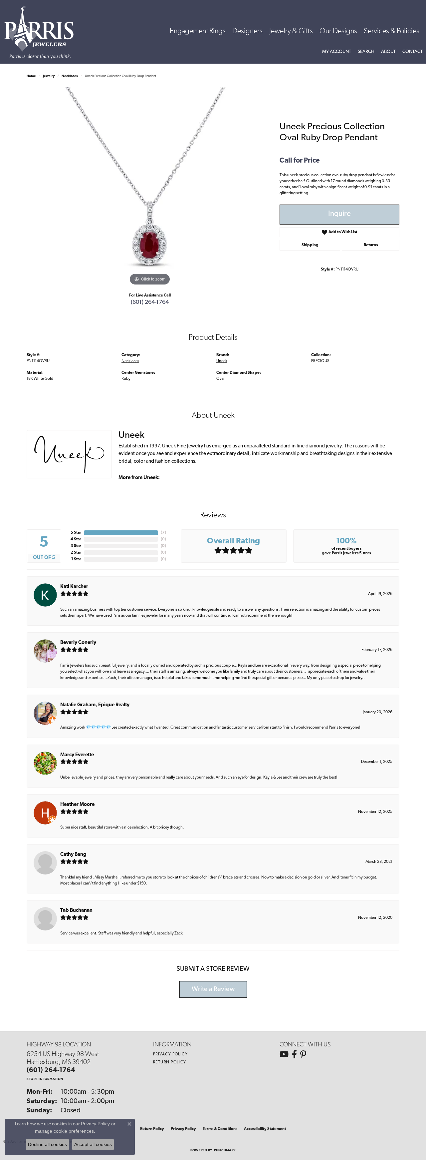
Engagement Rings (198, 31)
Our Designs (338, 31)
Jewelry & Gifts (291, 31)
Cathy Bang (73, 854)
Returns (371, 245)
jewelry (49, 76)
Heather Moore (77, 804)
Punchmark (225, 1150)
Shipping (310, 245)
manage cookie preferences (64, 1131)
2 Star (76, 553)
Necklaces (70, 76)
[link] (412, 52)
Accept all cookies (93, 1144)
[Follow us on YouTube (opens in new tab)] (284, 1054)
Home (31, 76)
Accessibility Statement (265, 1129)
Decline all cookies (47, 1144)
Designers (247, 31)
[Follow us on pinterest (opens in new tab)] (303, 1054)
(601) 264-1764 (150, 302)
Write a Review (213, 989)
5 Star (76, 533)
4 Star (76, 539)
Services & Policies (391, 31)
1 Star (76, 559)
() (163, 533)
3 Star (76, 546)
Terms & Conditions (220, 1129)
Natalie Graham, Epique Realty (94, 705)
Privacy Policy (170, 1054)
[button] (336, 52)
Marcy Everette (77, 755)
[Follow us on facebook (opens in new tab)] (294, 1054)
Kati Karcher (74, 586)
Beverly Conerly (78, 642)
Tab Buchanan (76, 910)
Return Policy (169, 1062)
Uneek (221, 361)
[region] (150, 187)
